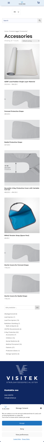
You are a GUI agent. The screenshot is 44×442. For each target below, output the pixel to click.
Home (6, 31)
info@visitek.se (10, 398)
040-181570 (8, 395)
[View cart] (38, 3)
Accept (22, 423)
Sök (37, 308)
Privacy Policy (26, 439)
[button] (41, 408)
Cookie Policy (17, 439)
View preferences (22, 435)
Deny (22, 429)
